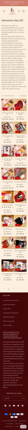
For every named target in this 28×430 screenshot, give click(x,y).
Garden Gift (6, 309)
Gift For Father (7, 325)
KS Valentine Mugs (7, 229)
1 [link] (8, 288)
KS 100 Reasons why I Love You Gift (7, 159)
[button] (4, 11)
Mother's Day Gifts (8, 321)
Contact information (20, 426)
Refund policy (22, 420)
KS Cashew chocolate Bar (20, 159)
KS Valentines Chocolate (20, 182)
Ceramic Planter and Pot (10, 300)
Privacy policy (9, 423)
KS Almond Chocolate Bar (7, 182)
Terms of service (19, 423)
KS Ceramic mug (8, 250)
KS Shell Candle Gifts (8, 205)
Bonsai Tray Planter (9, 304)
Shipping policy (9, 426)
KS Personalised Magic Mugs (20, 251)
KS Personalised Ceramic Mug (20, 274)
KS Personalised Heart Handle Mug (7, 274)
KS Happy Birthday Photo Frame (20, 136)
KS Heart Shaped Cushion (20, 113)
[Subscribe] (23, 398)
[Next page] (19, 288)
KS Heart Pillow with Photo (20, 205)
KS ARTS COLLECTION (11, 420)
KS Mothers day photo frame (7, 136)
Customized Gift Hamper (10, 313)
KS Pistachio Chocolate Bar (7, 113)
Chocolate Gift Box (9, 317)
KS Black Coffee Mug (20, 229)
